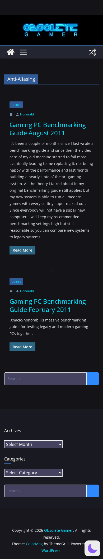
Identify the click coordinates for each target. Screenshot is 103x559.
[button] (92, 548)
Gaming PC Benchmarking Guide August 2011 (48, 128)
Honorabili (27, 114)
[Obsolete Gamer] (10, 52)
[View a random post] (92, 52)
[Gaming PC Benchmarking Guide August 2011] (51, 98)
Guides (16, 105)
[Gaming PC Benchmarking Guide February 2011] (51, 274)
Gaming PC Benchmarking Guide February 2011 (48, 305)
